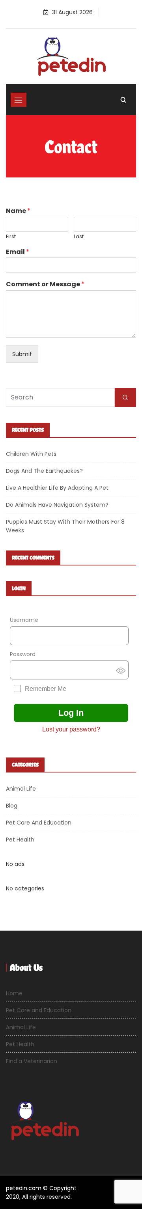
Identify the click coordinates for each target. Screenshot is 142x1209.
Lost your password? (71, 729)
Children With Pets (31, 454)
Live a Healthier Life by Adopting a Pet (57, 488)
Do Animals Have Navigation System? (57, 505)
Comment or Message (45, 284)
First (11, 236)
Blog (11, 806)
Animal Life (21, 789)
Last (79, 236)
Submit (22, 354)
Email (17, 252)
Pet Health (20, 839)
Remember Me (45, 688)
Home (14, 993)
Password (23, 654)
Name (18, 211)
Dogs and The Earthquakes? (44, 471)
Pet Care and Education (38, 823)
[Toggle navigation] (18, 99)
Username (24, 620)
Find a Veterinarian (31, 1061)
